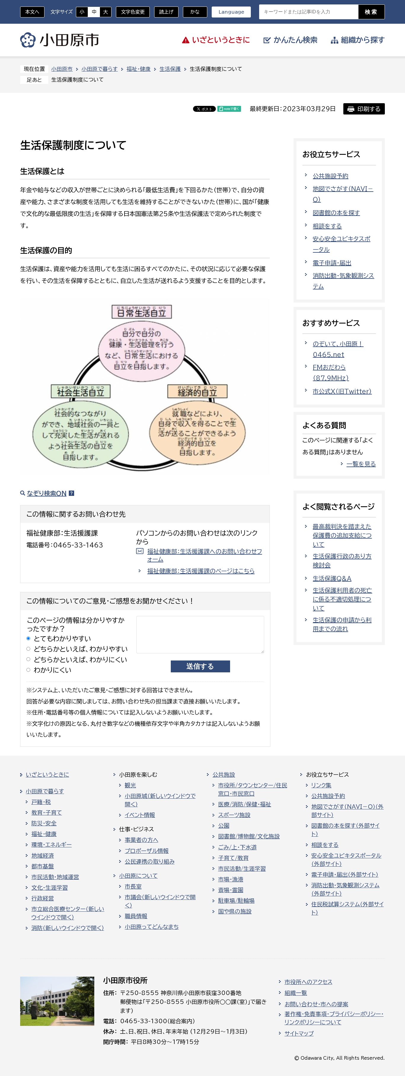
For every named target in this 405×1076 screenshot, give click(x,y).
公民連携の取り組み (150, 861)
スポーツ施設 (234, 815)
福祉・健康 (139, 68)
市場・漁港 (230, 879)
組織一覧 (296, 993)
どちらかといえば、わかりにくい (80, 659)
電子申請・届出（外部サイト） (344, 874)
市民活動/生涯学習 (242, 868)
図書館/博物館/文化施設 (249, 836)
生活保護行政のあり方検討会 (342, 560)
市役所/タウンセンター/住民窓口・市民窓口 (252, 789)
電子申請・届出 (332, 263)
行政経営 (42, 898)
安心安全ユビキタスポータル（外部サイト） (346, 860)
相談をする (327, 226)
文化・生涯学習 (49, 887)
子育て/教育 (233, 858)
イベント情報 (140, 815)
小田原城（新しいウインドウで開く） (160, 800)
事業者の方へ (141, 840)
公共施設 (224, 774)
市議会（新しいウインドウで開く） (160, 901)
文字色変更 (133, 11)
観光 (130, 785)
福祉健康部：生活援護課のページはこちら (201, 571)
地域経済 (42, 855)
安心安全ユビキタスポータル (341, 244)
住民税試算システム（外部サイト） (347, 908)
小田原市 (59, 40)
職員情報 (136, 916)
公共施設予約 (330, 176)
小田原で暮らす (100, 68)
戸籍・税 (41, 802)
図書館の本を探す (336, 213)
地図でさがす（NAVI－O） (343, 194)
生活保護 (170, 68)
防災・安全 (44, 823)
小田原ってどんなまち (152, 926)
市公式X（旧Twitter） (342, 391)
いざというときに (47, 774)
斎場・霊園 (230, 890)
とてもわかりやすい (62, 638)
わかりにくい (53, 670)
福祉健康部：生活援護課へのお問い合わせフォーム (204, 555)
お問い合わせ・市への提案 (316, 1004)
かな (191, 11)
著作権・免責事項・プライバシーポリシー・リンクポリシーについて (334, 1018)
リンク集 (321, 785)
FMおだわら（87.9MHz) (331, 372)
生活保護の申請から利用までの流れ (342, 624)
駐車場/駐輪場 (236, 900)
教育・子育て (46, 812)
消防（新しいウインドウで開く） (67, 928)
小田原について (138, 875)
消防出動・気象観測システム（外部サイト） (345, 889)
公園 (223, 825)
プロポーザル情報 (147, 851)
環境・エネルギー (51, 844)
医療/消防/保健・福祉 (244, 804)
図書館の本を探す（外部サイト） (345, 830)
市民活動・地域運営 (55, 877)
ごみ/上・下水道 (237, 847)
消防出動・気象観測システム (343, 281)
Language (231, 11)
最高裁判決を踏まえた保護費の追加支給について (342, 535)
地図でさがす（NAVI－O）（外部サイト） (347, 811)
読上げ (166, 11)
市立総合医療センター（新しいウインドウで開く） (67, 913)
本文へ (32, 11)
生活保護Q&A (332, 578)
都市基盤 (42, 866)
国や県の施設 (235, 911)
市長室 (133, 886)
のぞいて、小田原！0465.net (338, 349)
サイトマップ (299, 1033)
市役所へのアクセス (308, 982)
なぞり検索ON (46, 493)
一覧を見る (361, 464)
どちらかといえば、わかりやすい (81, 649)
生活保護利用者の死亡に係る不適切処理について (342, 599)
